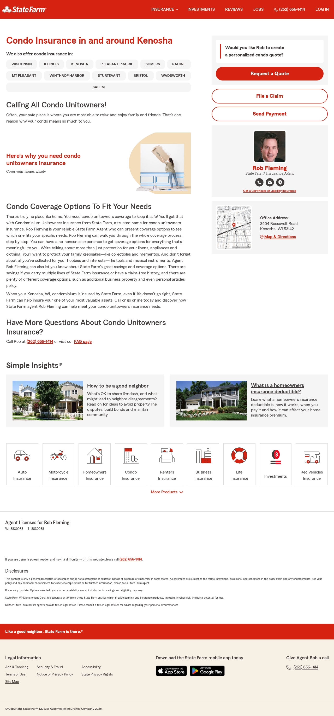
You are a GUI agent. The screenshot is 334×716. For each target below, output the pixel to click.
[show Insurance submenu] (176, 9)
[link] (24, 9)
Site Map (12, 682)
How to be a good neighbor (118, 386)
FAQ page (83, 341)
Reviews (234, 9)
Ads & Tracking (16, 667)
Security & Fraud (50, 667)
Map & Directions (280, 237)
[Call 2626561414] (259, 182)
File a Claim (269, 96)
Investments (201, 9)
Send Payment (270, 114)
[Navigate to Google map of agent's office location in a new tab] (280, 182)
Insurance (162, 9)
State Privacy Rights (97, 674)
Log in (322, 9)
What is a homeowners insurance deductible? (277, 388)
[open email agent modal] (270, 183)
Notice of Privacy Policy (55, 674)
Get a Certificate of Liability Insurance (269, 190)
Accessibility (91, 667)
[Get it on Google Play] (207, 671)
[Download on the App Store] (171, 671)
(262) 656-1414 (292, 9)
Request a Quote (269, 73)
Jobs (258, 9)
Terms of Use (15, 674)
